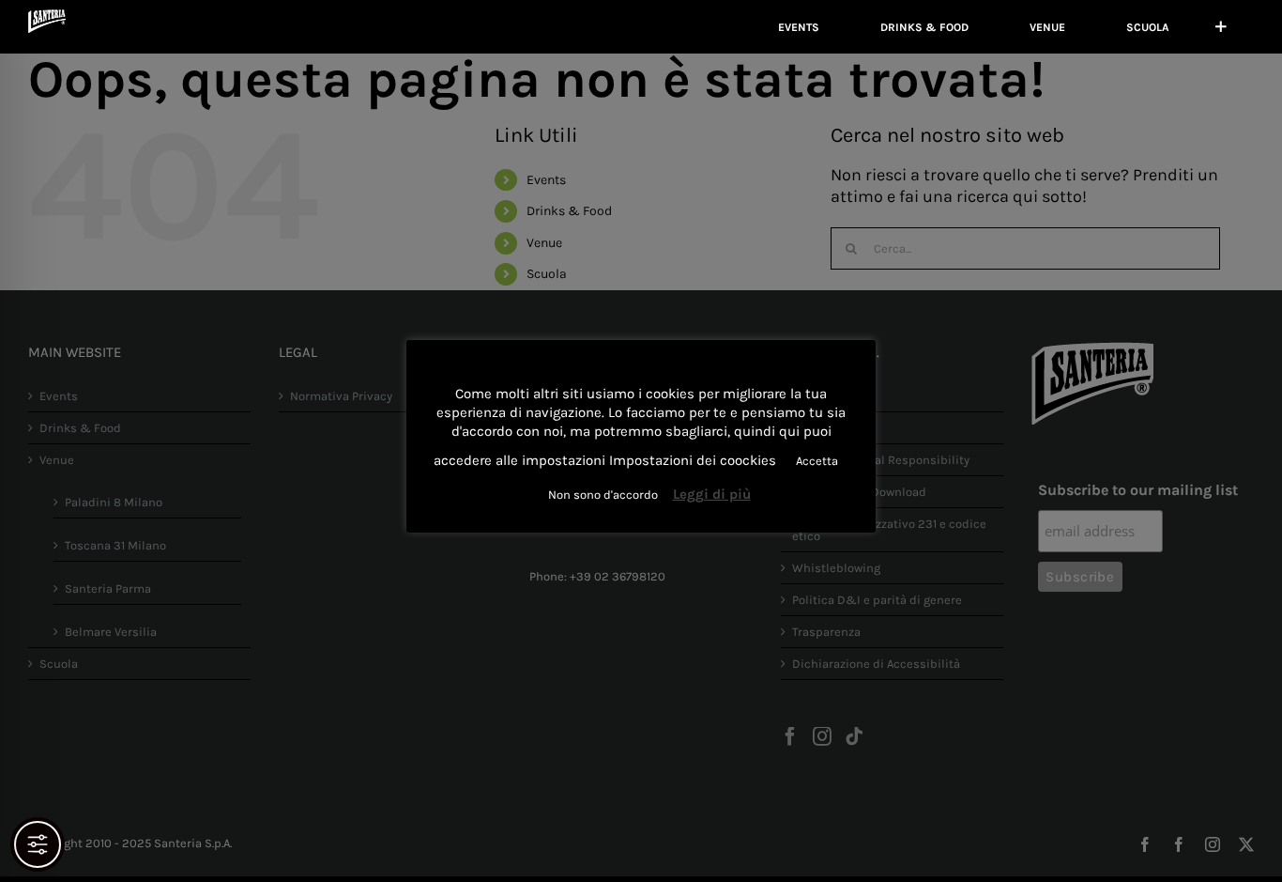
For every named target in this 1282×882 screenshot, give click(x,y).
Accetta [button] (817, 461)
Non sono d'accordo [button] (603, 494)
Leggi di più (712, 494)
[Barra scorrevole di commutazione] (1221, 27)
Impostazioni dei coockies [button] (692, 460)
